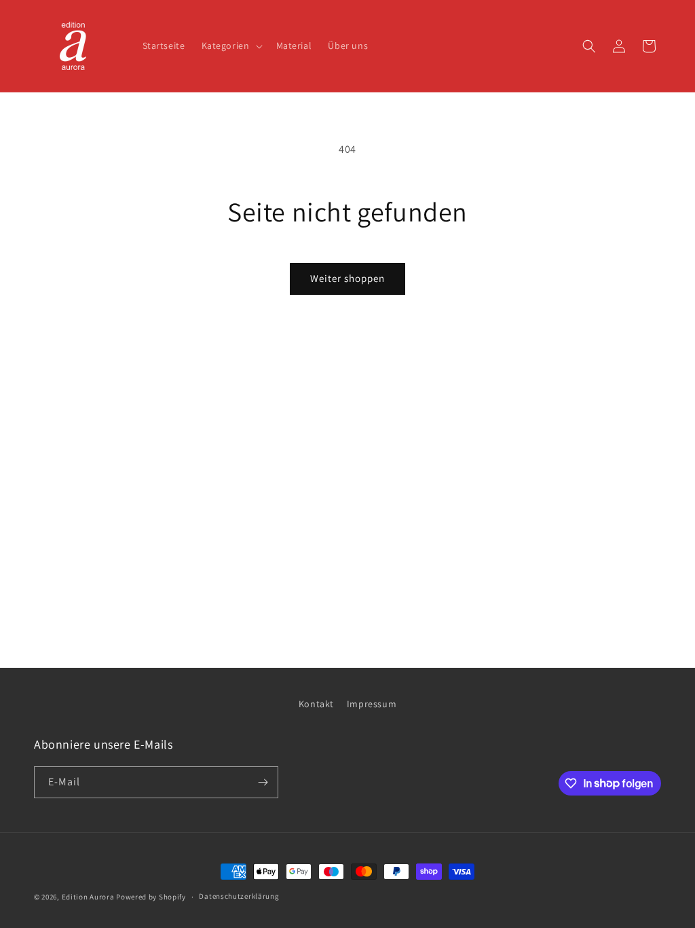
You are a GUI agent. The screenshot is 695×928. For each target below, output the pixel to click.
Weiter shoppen (347, 278)
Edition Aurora (88, 897)
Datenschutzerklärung (239, 896)
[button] (230, 45)
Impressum (371, 704)
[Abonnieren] (263, 782)
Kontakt (316, 704)
